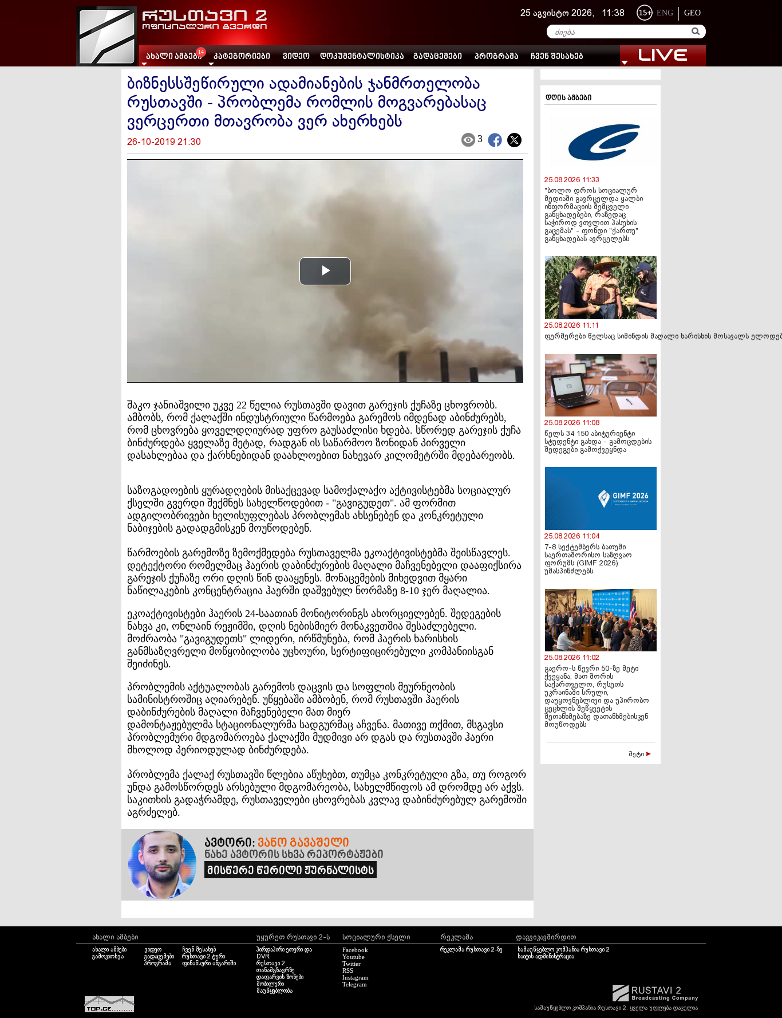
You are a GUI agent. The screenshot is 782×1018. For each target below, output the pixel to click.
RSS (347, 970)
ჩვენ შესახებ (557, 57)
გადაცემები (437, 57)
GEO (692, 13)
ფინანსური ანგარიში (209, 963)
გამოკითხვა (108, 957)
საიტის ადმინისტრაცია (546, 957)
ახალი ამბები (109, 950)
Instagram (355, 977)
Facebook (355, 949)
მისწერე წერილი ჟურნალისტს (290, 871)
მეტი (637, 754)
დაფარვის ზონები (279, 977)
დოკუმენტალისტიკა (362, 57)
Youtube (353, 956)
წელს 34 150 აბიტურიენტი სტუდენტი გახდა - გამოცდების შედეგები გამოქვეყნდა (597, 442)
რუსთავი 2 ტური (203, 957)
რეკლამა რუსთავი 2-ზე (471, 950)
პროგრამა (497, 57)
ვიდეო (296, 57)
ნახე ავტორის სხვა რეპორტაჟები (294, 855)
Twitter (351, 963)
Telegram (354, 984)
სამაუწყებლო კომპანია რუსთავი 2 (564, 950)
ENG (665, 13)
